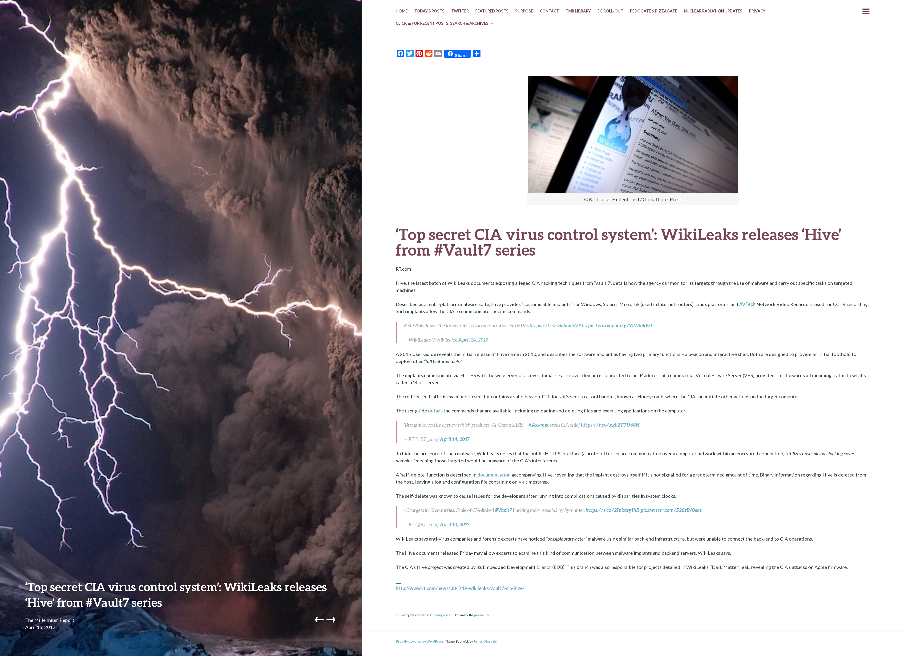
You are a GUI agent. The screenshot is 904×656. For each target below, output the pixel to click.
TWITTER (460, 11)
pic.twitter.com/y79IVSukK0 (620, 325)
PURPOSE (524, 11)
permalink (481, 615)
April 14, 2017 (473, 339)
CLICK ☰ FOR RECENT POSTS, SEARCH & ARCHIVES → (444, 23)
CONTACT (549, 11)
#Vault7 (503, 510)
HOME (402, 11)
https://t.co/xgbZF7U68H (610, 425)
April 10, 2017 (455, 524)
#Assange (539, 425)
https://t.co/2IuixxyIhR (612, 510)
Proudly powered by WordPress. (420, 641)
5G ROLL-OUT (610, 11)
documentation (494, 474)
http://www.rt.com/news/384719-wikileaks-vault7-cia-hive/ (460, 588)
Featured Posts (491, 11)
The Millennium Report (49, 620)
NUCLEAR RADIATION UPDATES (713, 11)
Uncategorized (441, 615)
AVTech (747, 304)
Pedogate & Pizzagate (653, 11)
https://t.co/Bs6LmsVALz (558, 325)
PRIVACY (757, 11)
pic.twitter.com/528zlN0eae (671, 510)
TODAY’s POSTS (429, 11)
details (435, 410)
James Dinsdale (485, 641)
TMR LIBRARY (578, 11)
